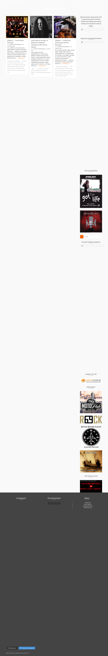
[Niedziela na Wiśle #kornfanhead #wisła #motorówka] (31, 507)
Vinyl (8, 72)
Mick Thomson (64, 72)
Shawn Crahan (14, 70)
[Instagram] (55, 503)
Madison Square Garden (17, 66)
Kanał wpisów (87, 504)
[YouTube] (59, 503)
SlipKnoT (23, 70)
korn (44, 68)
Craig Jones (14, 62)
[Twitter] (52, 503)
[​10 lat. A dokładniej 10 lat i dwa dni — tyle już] (21, 569)
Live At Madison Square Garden (19, 64)
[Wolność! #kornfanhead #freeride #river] (10, 505)
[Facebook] (49, 503)
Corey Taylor (9, 62)
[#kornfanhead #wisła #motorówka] (21, 505)
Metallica (47, 68)
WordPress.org (88, 507)
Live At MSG (9, 66)
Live (12, 64)
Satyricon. (33, 72)
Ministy (32, 70)
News (33, 68)
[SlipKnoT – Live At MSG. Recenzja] (17, 27)
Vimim (32, 74)
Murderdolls (36, 70)
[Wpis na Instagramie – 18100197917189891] (10, 514)
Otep (40, 70)
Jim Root (19, 62)
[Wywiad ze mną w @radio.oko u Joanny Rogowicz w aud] (31, 636)
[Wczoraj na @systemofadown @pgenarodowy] (31, 514)
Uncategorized (16, 61)
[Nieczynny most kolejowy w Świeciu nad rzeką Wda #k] (10, 633)
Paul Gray (17, 68)
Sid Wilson (19, 70)
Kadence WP (26, 653)
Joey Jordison (40, 68)
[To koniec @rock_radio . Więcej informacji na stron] (21, 634)
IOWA (59, 70)
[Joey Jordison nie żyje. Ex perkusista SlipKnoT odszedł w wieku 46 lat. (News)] (41, 27)
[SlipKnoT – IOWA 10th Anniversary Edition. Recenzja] (65, 27)
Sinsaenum (44, 72)
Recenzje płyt (10, 61)
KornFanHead (14, 1)
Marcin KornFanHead (15, 44)
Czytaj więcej (21, 58)
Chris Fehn (24, 61)
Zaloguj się (88, 502)
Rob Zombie (44, 70)
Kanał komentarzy (88, 506)
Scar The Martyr (39, 72)
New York (13, 68)
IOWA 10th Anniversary (65, 70)
